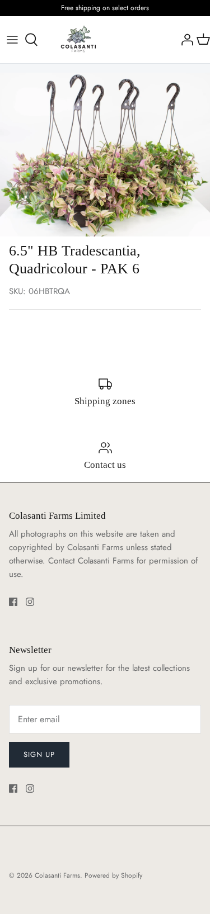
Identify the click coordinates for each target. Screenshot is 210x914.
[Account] (184, 39)
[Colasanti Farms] (78, 40)
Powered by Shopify (113, 875)
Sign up (39, 754)
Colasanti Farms (57, 875)
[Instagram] (30, 602)
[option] (105, 155)
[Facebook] (13, 602)
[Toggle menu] (12, 39)
